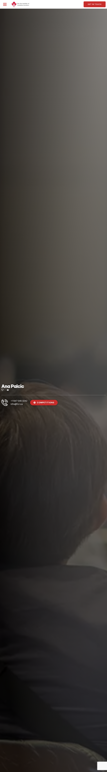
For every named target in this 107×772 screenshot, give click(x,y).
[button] (5, 4)
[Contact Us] (4, 402)
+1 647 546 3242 (19, 401)
